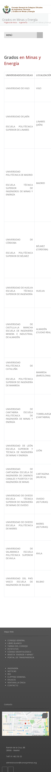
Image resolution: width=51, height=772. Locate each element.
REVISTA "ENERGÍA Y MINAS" (20, 654)
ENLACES (11, 679)
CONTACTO (12, 685)
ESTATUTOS (12, 649)
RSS (9, 674)
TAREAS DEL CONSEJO (17, 646)
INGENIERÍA (12, 668)
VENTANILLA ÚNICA (16, 682)
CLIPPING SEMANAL (16, 677)
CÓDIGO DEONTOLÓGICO (19, 651)
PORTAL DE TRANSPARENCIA (20, 657)
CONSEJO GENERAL (16, 640)
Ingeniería (23, 22)
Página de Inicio (10, 22)
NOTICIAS (11, 671)
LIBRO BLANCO (14, 643)
